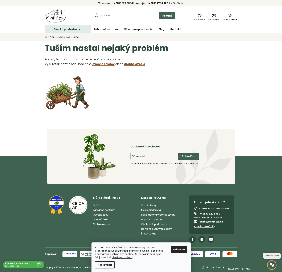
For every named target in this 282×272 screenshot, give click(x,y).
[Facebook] (192, 239)
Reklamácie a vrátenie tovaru (158, 214)
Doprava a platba (151, 219)
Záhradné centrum (104, 210)
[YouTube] (211, 239)
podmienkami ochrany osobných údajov (178, 163)
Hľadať (167, 15)
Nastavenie (105, 265)
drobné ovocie (134, 64)
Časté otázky (148, 205)
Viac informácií (204, 226)
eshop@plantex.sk (211, 221)
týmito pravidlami (122, 257)
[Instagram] (201, 239)
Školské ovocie (101, 224)
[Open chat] (272, 265)
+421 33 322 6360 (210, 213)
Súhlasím (179, 249)
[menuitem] (106, 29)
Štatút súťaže (148, 233)
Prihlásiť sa (188, 156)
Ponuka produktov (65, 29)
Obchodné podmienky (154, 224)
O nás (96, 205)
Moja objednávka (151, 210)
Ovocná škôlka (101, 219)
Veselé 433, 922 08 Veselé (214, 208)
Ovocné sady (100, 214)
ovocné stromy (103, 64)
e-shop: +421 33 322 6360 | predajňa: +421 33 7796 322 (135, 3)
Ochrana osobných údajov (156, 229)
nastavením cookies (122, 254)
